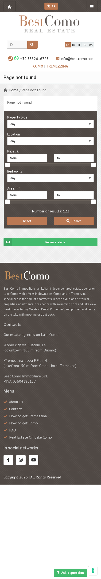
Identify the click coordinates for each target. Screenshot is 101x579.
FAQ (12, 430)
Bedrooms (14, 171)
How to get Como (23, 423)
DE (73, 44)
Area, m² (13, 188)
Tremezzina (57, 66)
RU (84, 44)
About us (16, 401)
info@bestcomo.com (77, 58)
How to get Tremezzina (28, 416)
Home (13, 90)
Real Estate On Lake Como (30, 437)
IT (79, 44)
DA (91, 44)
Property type (17, 117)
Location (13, 134)
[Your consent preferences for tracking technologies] (92, 570)
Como (38, 66)
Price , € (13, 151)
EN (68, 44)
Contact (15, 408)
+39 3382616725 (34, 58)
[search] (32, 45)
